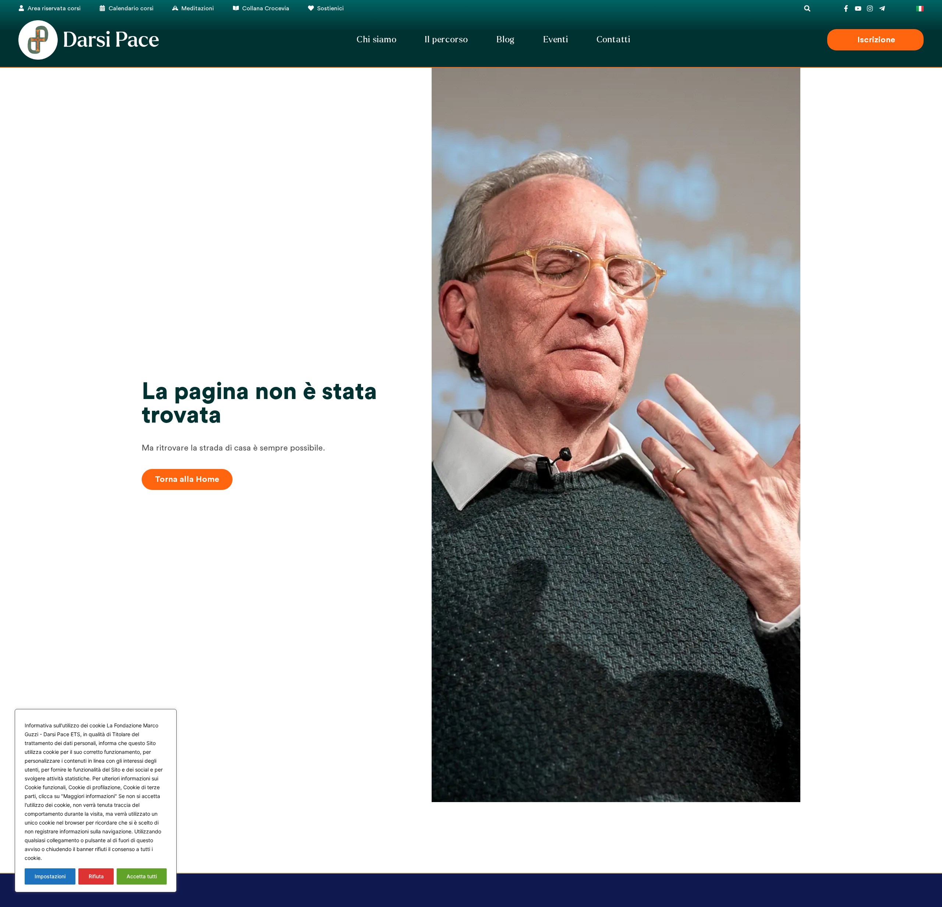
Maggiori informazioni (71, 858)
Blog (505, 39)
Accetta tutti (142, 876)
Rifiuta (96, 876)
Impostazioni (50, 876)
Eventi (555, 39)
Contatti (613, 39)
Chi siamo (376, 39)
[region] (96, 800)
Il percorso (446, 39)
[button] (807, 8)
